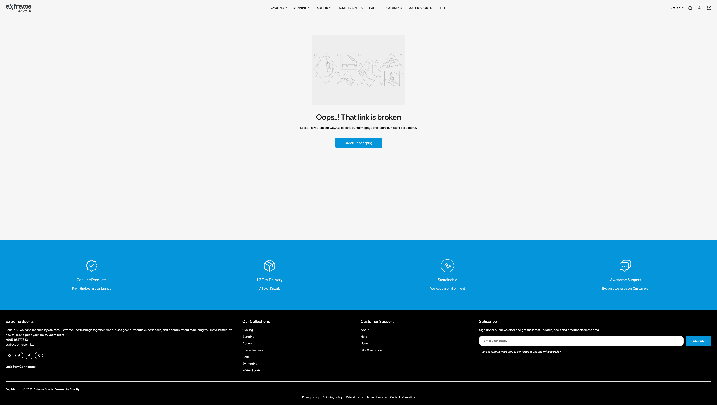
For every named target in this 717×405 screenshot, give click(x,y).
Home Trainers (252, 350)
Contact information (402, 397)
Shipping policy (332, 397)
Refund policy (354, 397)
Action (322, 8)
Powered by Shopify (67, 389)
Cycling (277, 8)
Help (364, 336)
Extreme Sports (43, 389)
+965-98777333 (17, 339)
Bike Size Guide (371, 350)
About (365, 330)
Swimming (250, 363)
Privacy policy (310, 397)
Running (300, 8)
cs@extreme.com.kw (20, 344)
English (675, 8)
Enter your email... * (496, 340)
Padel (246, 357)
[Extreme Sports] (19, 8)
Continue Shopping (358, 143)
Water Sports (251, 370)
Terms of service (377, 397)
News (365, 343)
